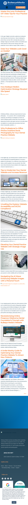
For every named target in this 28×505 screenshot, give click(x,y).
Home (2, 465)
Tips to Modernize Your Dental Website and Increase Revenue (14, 171)
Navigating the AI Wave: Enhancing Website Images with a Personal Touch (12, 278)
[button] (7, 7)
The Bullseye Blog (6, 467)
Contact (13, 467)
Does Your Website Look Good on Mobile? (13, 50)
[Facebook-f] (2, 478)
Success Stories (17, 465)
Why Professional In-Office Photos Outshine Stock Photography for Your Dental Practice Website (13, 131)
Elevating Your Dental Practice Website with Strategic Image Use (13, 246)
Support (17, 467)
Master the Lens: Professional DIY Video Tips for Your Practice (14, 12)
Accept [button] (14, 502)
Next (25, 393)
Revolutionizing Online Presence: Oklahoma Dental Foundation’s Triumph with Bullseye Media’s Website (12, 319)
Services (11, 465)
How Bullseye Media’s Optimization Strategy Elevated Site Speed (14, 89)
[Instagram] (5, 478)
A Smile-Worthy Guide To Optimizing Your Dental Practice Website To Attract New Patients (12, 353)
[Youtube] (8, 478)
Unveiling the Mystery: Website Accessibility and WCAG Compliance (14, 206)
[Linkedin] (11, 478)
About (6, 465)
